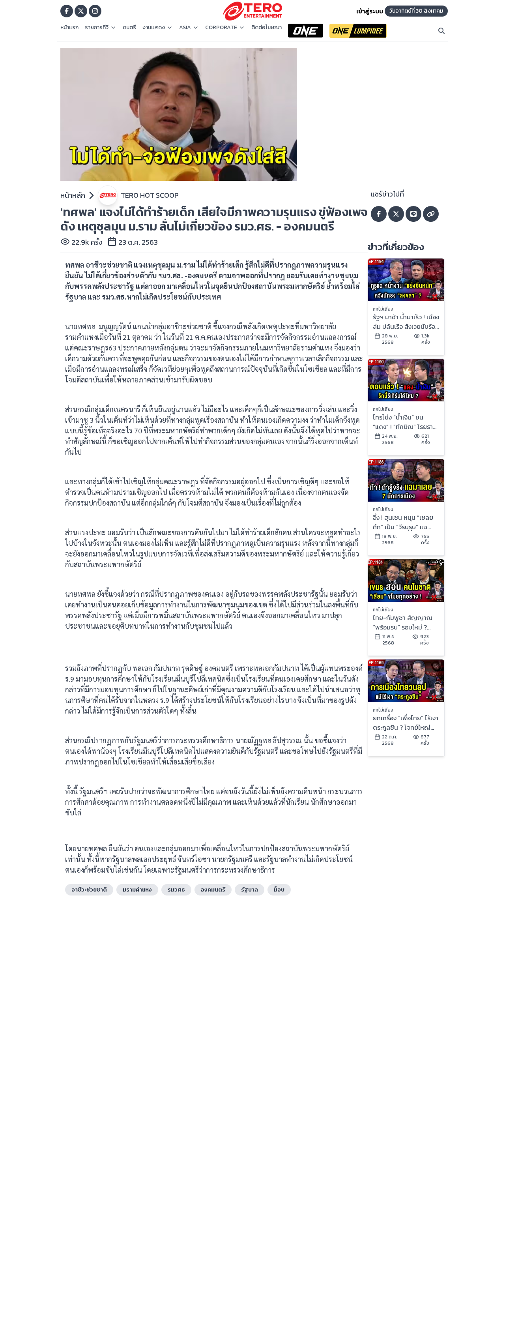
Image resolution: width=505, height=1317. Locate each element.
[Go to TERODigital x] (81, 11)
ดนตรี (129, 28)
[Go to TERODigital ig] (95, 11)
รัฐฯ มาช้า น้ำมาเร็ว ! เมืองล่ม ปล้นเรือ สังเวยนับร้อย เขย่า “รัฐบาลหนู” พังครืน (406, 321)
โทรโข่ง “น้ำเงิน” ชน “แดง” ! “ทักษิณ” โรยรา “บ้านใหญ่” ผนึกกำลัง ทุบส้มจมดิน (405, 421)
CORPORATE (221, 28)
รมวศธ (176, 890)
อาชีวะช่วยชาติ (89, 890)
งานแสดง (153, 28)
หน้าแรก (69, 28)
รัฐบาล (249, 890)
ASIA (185, 28)
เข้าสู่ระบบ (369, 11)
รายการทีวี (96, 28)
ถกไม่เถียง (383, 309)
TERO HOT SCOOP (150, 195)
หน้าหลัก (72, 195)
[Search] (441, 31)
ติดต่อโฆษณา (266, 28)
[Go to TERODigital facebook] (66, 11)
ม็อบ (279, 890)
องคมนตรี (213, 890)
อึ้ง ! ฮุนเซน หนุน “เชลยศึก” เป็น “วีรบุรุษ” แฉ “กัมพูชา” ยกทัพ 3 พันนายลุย (403, 522)
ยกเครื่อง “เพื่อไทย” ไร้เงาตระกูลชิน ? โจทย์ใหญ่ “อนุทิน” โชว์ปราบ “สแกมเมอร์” (405, 722)
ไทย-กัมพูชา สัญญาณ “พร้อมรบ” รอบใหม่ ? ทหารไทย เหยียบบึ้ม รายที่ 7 (404, 622)
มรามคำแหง (137, 890)
